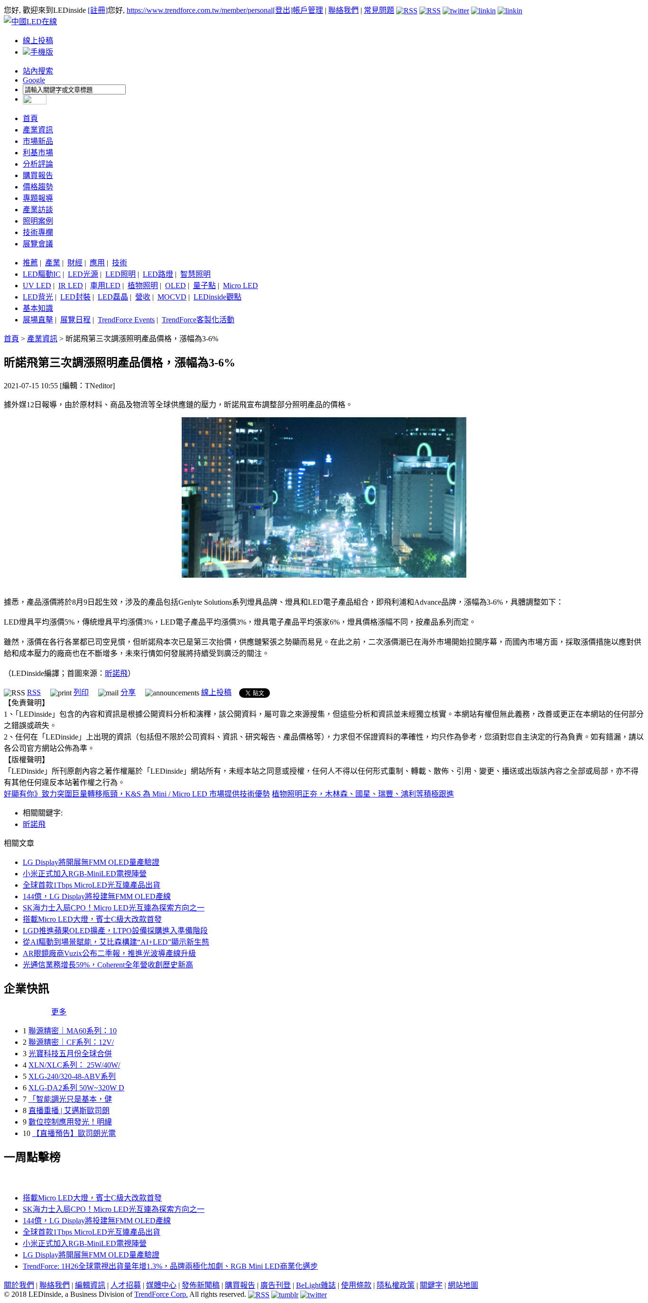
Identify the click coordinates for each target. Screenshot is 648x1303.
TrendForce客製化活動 (198, 320)
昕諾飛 (116, 673)
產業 (52, 263)
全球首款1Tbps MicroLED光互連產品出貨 (91, 885)
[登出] (283, 10)
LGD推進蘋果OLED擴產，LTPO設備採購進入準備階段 (115, 931)
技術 (119, 263)
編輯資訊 (90, 1285)
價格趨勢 (38, 187)
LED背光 (38, 297)
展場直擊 (38, 320)
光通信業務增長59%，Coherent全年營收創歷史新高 (108, 965)
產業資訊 (38, 130)
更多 (58, 1012)
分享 (128, 692)
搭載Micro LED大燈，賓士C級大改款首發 (92, 919)
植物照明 (143, 285)
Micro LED (240, 285)
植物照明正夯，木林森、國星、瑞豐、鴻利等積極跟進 (363, 794)
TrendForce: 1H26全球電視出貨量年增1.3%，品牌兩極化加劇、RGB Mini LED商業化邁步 (170, 1266)
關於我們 (19, 1285)
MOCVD (171, 297)
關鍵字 (431, 1285)
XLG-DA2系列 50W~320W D (76, 1088)
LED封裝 (75, 297)
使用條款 (356, 1285)
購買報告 (38, 175)
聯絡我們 (343, 10)
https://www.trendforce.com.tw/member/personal (200, 10)
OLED (175, 285)
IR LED (70, 285)
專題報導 (38, 198)
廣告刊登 (275, 1285)
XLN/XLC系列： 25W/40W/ (74, 1065)
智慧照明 (195, 274)
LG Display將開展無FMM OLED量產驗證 (91, 862)
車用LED (105, 285)
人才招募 (126, 1285)
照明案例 (38, 221)
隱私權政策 (396, 1285)
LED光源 (83, 274)
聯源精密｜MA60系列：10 (72, 1031)
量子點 (204, 285)
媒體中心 (161, 1285)
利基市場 (38, 153)
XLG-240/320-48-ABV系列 (72, 1076)
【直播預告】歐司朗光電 (74, 1133)
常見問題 (379, 10)
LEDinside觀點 (217, 297)
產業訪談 (38, 210)
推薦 (30, 263)
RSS (34, 692)
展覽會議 (38, 244)
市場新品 (38, 141)
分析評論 (38, 164)
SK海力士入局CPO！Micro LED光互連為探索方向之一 (113, 908)
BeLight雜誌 (316, 1285)
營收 (142, 297)
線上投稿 (38, 41)
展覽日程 (75, 320)
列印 (81, 692)
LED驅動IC (42, 274)
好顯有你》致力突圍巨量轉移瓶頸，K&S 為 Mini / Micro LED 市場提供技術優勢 (137, 794)
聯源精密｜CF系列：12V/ (71, 1042)
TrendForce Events (126, 320)
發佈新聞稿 (201, 1285)
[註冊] (98, 10)
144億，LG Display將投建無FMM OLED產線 (97, 896)
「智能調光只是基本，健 (70, 1099)
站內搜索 (38, 71)
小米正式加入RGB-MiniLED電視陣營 (85, 874)
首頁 (30, 118)
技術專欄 (38, 232)
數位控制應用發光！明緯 (70, 1122)
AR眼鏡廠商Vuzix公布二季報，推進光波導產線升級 (109, 953)
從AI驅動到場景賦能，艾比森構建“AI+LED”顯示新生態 (116, 942)
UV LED (37, 285)
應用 (97, 263)
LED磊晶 (113, 297)
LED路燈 (158, 274)
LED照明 (120, 274)
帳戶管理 (308, 10)
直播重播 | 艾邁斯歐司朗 (69, 1110)
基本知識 (38, 308)
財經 (75, 263)
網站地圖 (463, 1285)
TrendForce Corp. (161, 1294)
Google (34, 80)
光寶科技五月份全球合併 (70, 1054)
